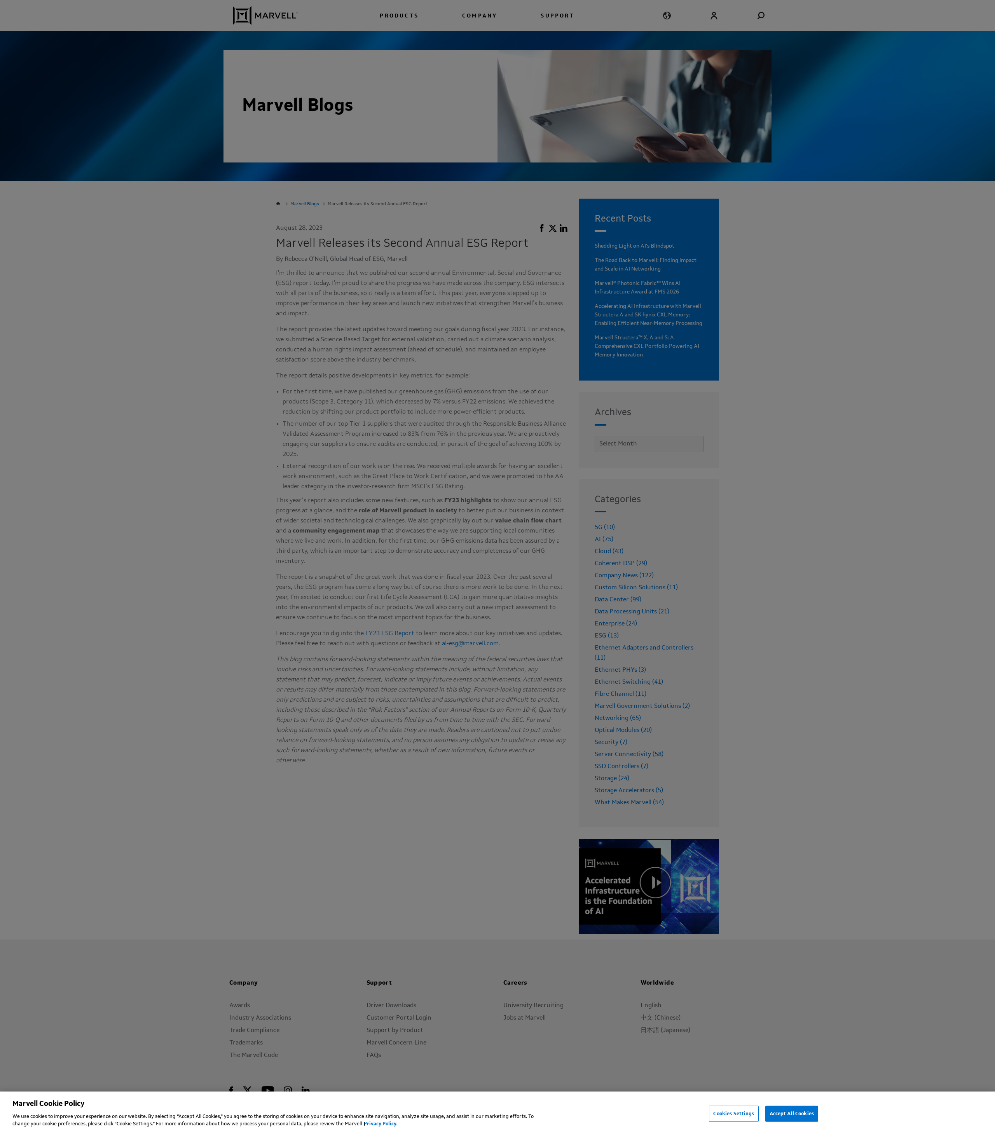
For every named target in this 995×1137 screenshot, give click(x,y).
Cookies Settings (733, 1113)
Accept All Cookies (792, 1113)
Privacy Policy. (381, 1124)
